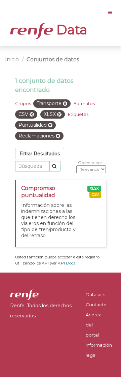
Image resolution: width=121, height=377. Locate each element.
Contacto (96, 304)
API (45, 262)
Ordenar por (90, 162)
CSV (95, 194)
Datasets (95, 294)
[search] (55, 166)
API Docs (66, 262)
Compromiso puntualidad (38, 191)
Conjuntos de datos (53, 59)
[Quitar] (65, 103)
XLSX (94, 188)
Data (70, 30)
